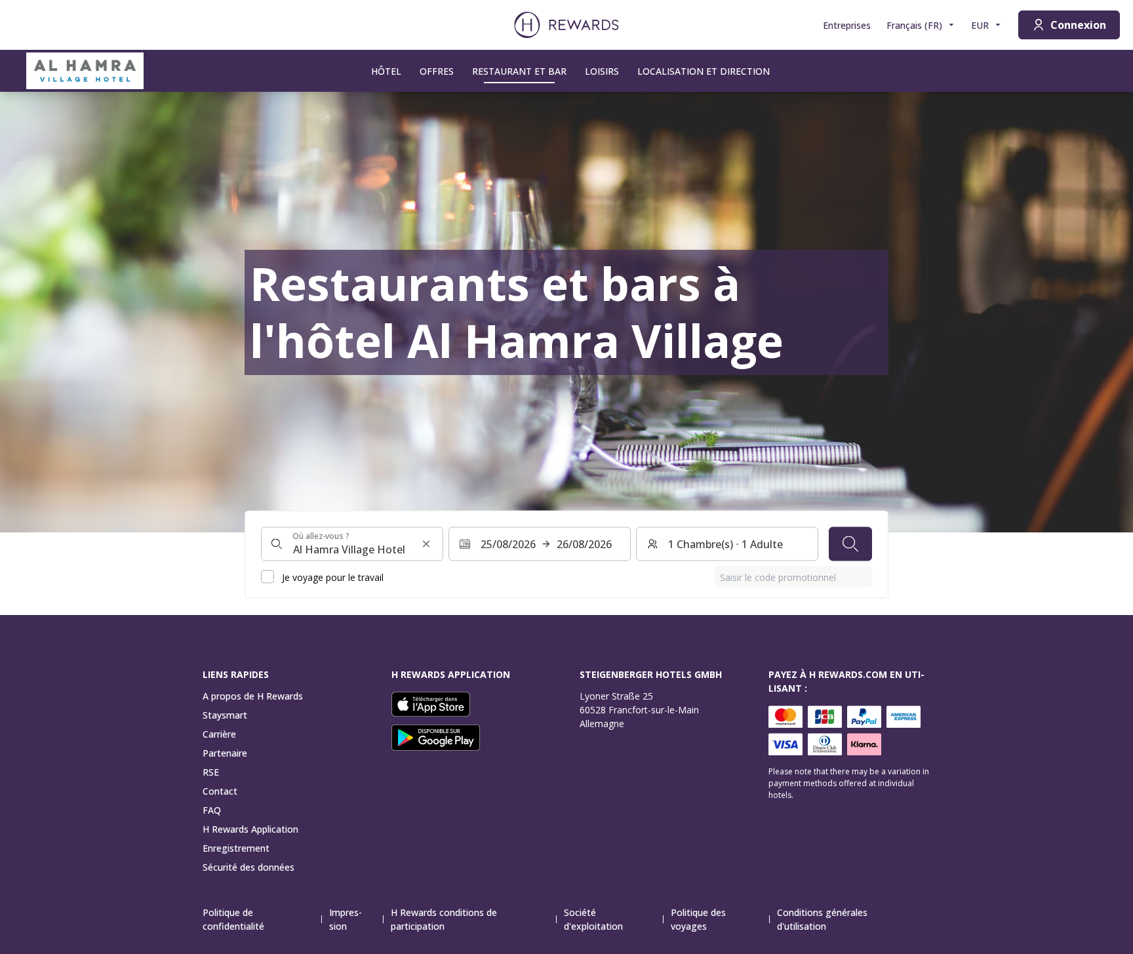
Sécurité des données (248, 867)
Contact (220, 791)
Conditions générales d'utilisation (822, 919)
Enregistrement (236, 848)
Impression (345, 919)
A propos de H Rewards (253, 696)
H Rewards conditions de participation (444, 919)
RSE (211, 772)
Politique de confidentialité (233, 919)
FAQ (212, 810)
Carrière (219, 734)
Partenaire (225, 753)
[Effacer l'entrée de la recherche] (426, 544)
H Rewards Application (250, 829)
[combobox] (352, 544)
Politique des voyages (698, 919)
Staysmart (225, 715)
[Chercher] (850, 544)
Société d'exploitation (593, 919)
